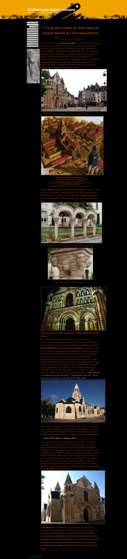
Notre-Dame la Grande (32, 24)
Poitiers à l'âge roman (31, 22)
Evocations (32, 26)
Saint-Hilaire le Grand (31, 39)
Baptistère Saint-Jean (31, 33)
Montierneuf (29, 41)
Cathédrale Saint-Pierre (32, 30)
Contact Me (38, 556)
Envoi (28, 46)
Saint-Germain (30, 43)
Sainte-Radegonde (31, 28)
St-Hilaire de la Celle (31, 35)
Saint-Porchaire (30, 37)
